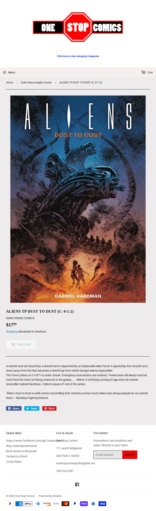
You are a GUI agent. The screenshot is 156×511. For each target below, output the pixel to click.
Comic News (14, 461)
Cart (150, 72)
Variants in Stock (16, 456)
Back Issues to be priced (21, 451)
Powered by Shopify (50, 495)
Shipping (11, 331)
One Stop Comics (25, 495)
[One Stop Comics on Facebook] (77, 485)
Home (9, 82)
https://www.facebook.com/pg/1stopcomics (34, 440)
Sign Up (130, 454)
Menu (11, 72)
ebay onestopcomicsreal (21, 445)
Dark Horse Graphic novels (36, 82)
